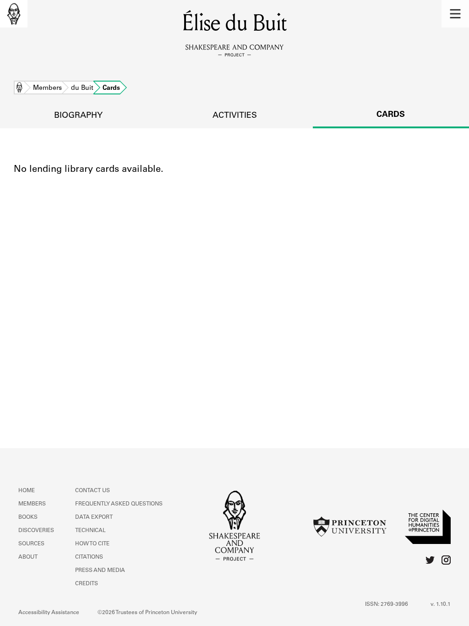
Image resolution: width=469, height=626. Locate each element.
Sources (31, 544)
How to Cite (92, 544)
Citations (89, 557)
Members (47, 88)
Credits (86, 584)
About (28, 557)
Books (28, 517)
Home (19, 88)
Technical (90, 530)
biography (78, 116)
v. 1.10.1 (441, 604)
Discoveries (36, 530)
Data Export (94, 517)
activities (235, 116)
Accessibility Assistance (48, 612)
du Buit (82, 88)
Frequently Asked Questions (119, 504)
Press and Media (100, 570)
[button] (455, 13)
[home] (13, 13)
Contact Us (92, 491)
